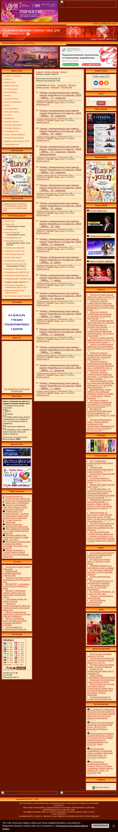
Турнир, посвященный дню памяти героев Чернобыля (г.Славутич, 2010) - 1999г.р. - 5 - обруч (60, 314)
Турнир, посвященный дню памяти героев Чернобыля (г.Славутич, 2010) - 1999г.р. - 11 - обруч (60, 206)
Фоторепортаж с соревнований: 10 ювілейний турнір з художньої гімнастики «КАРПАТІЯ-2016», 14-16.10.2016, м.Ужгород (100, 753)
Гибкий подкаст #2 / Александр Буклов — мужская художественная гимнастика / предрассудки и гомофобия (16, 514)
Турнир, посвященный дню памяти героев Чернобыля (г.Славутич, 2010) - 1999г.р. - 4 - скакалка (60, 332)
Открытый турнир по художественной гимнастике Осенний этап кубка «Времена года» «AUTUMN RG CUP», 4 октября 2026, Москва (100, 365)
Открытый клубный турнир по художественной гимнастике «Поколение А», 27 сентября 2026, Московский (100, 384)
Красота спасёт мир (13, 264)
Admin (57, 102)
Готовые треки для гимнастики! (13, 521)
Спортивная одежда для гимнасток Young (15, 600)
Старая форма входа (101, 89)
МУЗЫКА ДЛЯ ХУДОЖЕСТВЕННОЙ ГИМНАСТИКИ (12, 573)
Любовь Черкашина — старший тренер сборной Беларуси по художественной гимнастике (16, 553)
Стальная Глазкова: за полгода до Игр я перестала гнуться (99, 480)
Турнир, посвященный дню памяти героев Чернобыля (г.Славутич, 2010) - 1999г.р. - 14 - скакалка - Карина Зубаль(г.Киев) (60, 150)
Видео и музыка (52, 72)
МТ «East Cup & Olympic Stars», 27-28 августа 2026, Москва (98, 561)
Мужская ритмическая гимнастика (14, 292)
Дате (53, 85)
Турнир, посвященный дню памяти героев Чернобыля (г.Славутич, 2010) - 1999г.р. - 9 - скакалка (60, 242)
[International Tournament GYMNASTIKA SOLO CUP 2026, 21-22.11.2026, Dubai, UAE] (17, 211)
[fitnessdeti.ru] (88, 67)
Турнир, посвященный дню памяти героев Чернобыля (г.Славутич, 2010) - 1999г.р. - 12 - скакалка (60, 188)
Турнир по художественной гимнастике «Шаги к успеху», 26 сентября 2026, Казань (100, 297)
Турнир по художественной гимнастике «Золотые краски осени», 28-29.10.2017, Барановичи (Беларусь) (100, 726)
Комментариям (42, 87)
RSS (114, 39)
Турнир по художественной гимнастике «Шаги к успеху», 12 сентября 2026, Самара (100, 340)
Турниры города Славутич (15, 282)
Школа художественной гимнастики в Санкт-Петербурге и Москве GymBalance (17, 614)
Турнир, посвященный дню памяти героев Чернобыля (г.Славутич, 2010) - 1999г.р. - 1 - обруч (60, 386)
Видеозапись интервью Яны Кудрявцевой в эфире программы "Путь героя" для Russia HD (16, 545)
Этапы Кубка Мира (13, 254)
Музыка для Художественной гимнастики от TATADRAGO (18, 502)
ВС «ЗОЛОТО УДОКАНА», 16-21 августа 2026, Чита (101, 593)
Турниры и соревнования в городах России (100, 597)
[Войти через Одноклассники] (106, 83)
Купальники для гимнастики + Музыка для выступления (101, 681)
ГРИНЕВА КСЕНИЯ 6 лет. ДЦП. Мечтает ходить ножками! (100, 567)
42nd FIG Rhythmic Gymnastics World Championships (96, 602)
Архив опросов (20, 437)
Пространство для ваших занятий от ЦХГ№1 (99, 655)
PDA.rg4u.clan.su (102, 787)
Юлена (8, 224)
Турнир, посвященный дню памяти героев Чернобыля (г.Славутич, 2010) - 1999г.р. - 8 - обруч (60, 260)
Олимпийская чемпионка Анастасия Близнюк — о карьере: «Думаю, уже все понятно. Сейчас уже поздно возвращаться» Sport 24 (99, 504)
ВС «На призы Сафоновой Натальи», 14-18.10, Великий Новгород (100, 572)
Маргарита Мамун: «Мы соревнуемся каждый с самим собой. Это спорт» (16, 537)
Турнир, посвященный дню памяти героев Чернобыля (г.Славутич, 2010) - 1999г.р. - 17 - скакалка (60, 95)
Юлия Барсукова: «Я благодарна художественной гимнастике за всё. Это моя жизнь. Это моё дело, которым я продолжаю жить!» (101, 517)
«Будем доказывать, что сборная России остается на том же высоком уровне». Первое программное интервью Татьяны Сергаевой (101, 493)
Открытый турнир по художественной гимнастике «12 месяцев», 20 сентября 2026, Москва (99, 315)
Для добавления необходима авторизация (17, 390)
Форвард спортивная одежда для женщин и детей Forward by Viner (17, 580)
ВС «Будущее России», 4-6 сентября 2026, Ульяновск (100, 582)
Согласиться (100, 825)
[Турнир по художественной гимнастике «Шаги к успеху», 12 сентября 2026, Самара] (17, 194)
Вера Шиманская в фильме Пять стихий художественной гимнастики (16, 531)
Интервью (9, 229)
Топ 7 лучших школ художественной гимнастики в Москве (100, 463)
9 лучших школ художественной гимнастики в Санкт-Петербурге (100, 469)
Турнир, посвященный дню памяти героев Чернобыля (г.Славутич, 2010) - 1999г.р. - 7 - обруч (60, 278)
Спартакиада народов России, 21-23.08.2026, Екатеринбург (98, 587)
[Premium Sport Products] (29, 794)
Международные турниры (16, 279)
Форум (13, 43)
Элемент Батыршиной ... (101, 236)
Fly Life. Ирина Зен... (99, 211)
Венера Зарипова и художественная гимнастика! (15, 525)
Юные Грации (11, 233)
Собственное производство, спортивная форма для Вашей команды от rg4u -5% (100, 660)
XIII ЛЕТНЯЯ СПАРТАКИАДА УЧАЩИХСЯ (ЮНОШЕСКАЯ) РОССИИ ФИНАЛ (100, 555)
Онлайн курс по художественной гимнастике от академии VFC (100, 671)
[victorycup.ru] (101, 153)
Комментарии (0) (42, 104)
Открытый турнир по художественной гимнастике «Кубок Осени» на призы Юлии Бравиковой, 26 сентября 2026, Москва (100, 305)
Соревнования (11, 238)
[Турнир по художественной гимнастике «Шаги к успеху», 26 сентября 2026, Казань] (101, 201)
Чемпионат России (13, 251)
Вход (32, 43)
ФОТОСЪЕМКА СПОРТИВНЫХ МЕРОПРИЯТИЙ (101, 676)
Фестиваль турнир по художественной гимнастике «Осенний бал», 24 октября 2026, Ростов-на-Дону (99, 403)
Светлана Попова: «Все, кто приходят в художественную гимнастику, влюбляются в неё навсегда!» (100, 526)
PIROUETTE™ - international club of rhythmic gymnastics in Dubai (16, 586)
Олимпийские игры (13, 261)
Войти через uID (101, 76)
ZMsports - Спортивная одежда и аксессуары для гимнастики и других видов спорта (14, 594)
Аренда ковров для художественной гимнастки (14, 628)
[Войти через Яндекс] (101, 83)
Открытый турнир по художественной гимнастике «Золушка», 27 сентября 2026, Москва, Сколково (100, 375)
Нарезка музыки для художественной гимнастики (17, 497)
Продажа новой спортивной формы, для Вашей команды (100, 666)
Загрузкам (55, 87)
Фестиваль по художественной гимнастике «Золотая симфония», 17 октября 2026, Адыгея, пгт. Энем (101, 412)
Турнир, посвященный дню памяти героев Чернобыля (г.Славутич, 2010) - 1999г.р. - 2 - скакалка (60, 368)
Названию (62, 85)
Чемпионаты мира (13, 248)
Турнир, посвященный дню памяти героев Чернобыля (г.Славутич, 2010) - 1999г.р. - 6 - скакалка (60, 296)
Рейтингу (72, 85)
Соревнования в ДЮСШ (15, 272)
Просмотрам (66, 87)
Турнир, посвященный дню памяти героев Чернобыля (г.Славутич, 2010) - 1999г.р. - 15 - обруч (60, 131)
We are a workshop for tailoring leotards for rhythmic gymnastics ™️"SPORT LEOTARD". (15, 622)
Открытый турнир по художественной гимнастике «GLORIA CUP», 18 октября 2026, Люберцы (99, 356)
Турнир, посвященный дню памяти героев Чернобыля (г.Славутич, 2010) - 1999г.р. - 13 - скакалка (60, 170)
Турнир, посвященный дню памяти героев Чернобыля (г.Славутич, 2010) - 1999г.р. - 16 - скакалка (60, 113)
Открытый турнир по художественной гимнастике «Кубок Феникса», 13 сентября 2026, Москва (100, 332)
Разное (8, 221)
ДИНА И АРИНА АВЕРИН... (102, 261)
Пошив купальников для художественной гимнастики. (99, 698)
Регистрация (23, 43)
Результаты (8, 437)
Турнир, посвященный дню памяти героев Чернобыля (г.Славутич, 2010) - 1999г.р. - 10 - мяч (60, 224)
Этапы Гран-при (12, 257)
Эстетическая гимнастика (16, 296)
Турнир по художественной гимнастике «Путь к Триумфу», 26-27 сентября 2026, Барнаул (100, 346)
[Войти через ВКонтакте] (96, 83)
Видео (63, 72)
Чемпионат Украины (14, 269)
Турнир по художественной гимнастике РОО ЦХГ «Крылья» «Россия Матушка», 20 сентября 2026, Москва (101, 324)
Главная (5, 43)
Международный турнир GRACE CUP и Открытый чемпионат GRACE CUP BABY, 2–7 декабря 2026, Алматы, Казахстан (100, 393)
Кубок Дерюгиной (12, 241)
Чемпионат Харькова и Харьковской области (15, 286)
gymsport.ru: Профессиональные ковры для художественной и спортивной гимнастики (16, 606)
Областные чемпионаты (15, 275)
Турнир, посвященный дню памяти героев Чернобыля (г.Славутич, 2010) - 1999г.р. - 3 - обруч (60, 350)
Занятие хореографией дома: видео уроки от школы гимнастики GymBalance (15, 507)
